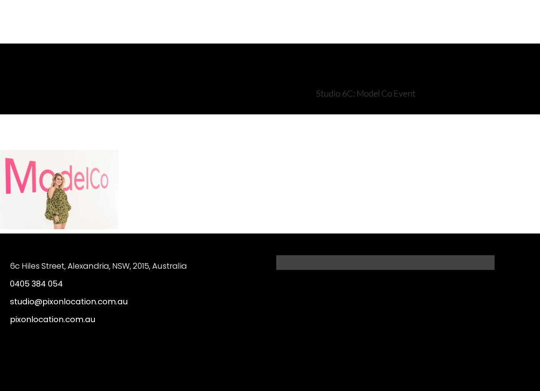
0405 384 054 (36, 283)
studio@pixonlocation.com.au (69, 301)
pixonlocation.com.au (52, 319)
